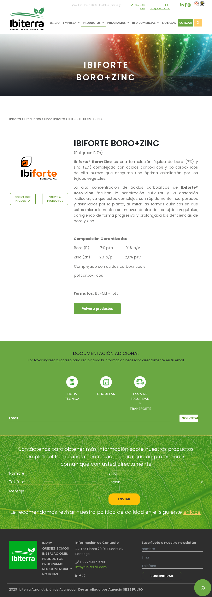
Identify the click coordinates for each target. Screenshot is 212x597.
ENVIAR (124, 499)
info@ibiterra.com (160, 8)
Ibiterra (15, 119)
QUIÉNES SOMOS (55, 548)
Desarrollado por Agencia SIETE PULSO (110, 589)
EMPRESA (70, 23)
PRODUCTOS (92, 23)
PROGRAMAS (116, 23)
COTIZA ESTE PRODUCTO (23, 199)
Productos (32, 119)
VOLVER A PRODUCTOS (55, 199)
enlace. (192, 512)
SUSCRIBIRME (162, 576)
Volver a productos (97, 308)
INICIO (55, 23)
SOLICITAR (190, 418)
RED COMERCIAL (144, 23)
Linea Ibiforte (54, 119)
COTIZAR (185, 23)
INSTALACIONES (55, 553)
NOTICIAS (169, 23)
